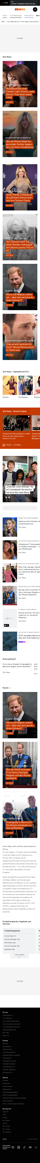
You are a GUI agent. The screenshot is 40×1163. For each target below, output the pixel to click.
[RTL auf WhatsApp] (36, 1147)
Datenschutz (7, 1089)
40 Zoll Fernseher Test (12, 946)
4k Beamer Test (9, 949)
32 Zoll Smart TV (10, 936)
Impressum (6, 1083)
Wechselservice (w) (9, 1061)
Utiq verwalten (8, 1101)
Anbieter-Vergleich (9, 1069)
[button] (16, 427)
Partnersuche (7, 1049)
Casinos (5, 1043)
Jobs (4, 1115)
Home (5, 1139)
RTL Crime (6, 1126)
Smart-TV (6, 1035)
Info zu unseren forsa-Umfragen (13, 1104)
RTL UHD (6, 1033)
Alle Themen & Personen (11, 1021)
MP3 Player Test (10, 943)
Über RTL (6, 1112)
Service (5, 1077)
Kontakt (5, 1080)
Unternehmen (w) (9, 1067)
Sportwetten (7, 1046)
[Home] (20, 9)
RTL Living (6, 1129)
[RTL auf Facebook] (13, 1147)
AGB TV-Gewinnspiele (10, 1095)
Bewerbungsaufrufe (9, 1030)
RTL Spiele (6, 1120)
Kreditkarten (7, 1058)
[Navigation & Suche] (35, 9)
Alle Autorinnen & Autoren (12, 1024)
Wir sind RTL (7, 1109)
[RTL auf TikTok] (24, 1147)
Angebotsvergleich (9, 1064)
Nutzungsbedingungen (10, 1092)
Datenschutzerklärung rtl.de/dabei (14, 1098)
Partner (5, 1041)
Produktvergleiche (9, 1052)
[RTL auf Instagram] (18, 1147)
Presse (5, 1117)
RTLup (5, 1123)
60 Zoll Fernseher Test (12, 939)
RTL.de (5, 1012)
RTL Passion (7, 1132)
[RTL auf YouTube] (30, 1147)
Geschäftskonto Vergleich (11, 1055)
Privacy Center (7, 1086)
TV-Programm (7, 1018)
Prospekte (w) (7, 1072)
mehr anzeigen (19, 955)
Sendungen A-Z (8, 1015)
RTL (3, 21)
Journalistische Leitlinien (11, 1027)
